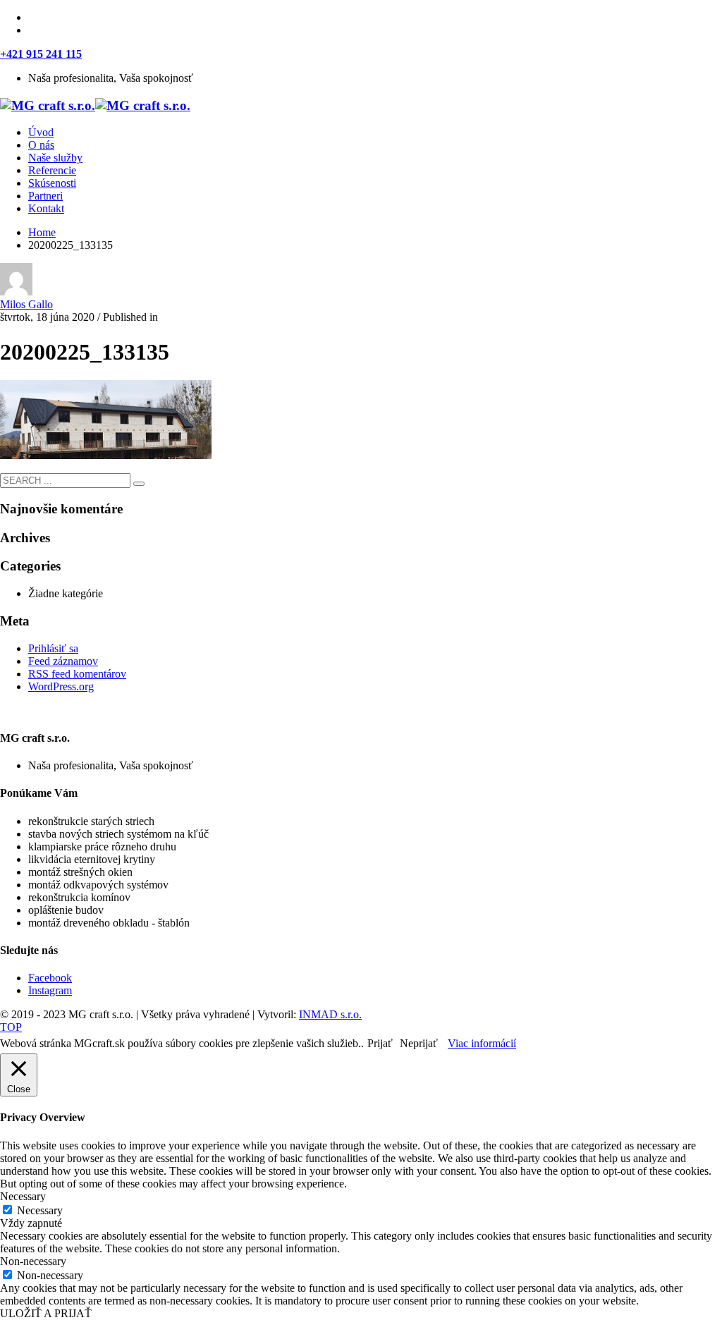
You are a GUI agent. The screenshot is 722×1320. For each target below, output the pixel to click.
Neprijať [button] (419, 1043)
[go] (139, 484)
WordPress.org (61, 686)
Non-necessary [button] (33, 1261)
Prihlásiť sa (53, 648)
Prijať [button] (380, 1043)
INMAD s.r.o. (330, 1014)
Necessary (40, 1210)
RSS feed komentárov (77, 674)
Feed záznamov (63, 661)
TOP (11, 1027)
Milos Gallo (26, 304)
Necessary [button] (23, 1196)
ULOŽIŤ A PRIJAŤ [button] (46, 1313)
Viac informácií (482, 1043)
